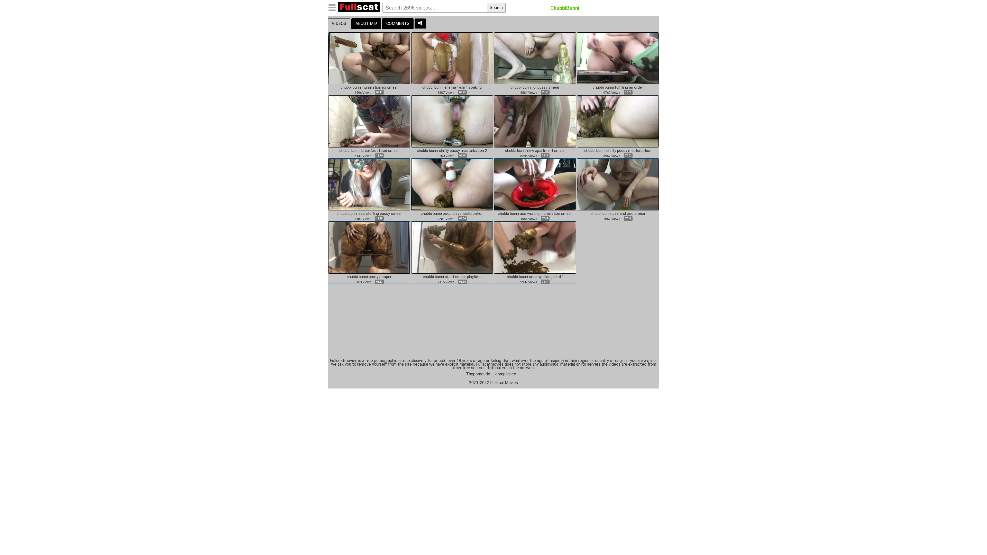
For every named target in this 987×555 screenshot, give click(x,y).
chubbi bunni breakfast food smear (369, 151)
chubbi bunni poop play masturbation (452, 214)
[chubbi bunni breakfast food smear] (369, 121)
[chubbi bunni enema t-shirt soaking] (452, 57)
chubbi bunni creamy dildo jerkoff (535, 277)
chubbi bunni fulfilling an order (618, 88)
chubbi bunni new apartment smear (535, 151)
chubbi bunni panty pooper (369, 277)
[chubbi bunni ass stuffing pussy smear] (369, 184)
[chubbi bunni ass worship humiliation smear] (535, 184)
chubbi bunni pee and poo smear (617, 214)
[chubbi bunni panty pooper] (369, 247)
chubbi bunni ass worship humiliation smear (535, 214)
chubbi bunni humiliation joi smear (369, 88)
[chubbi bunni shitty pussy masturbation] (618, 121)
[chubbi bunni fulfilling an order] (618, 57)
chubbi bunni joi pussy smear (534, 88)
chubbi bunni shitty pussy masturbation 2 (452, 151)
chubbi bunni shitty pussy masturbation (617, 151)
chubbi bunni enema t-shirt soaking (452, 88)
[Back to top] (972, 540)
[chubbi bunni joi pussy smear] (535, 57)
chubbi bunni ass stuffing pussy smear (369, 214)
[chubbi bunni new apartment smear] (535, 121)
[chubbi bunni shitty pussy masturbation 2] (452, 121)
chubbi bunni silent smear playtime (452, 277)
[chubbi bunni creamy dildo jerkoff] (535, 247)
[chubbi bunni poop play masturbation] (452, 184)
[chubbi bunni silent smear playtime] (452, 247)
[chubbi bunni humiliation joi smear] (369, 57)
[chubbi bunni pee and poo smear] (618, 184)
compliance (505, 374)
